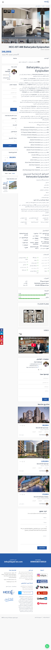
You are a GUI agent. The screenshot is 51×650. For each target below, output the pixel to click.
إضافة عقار (14, 586)
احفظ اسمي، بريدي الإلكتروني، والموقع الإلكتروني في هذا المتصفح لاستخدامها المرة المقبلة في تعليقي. (34, 529)
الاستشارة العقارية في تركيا (27, 608)
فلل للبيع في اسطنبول (25, 598)
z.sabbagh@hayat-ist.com (35, 364)
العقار (43, 6)
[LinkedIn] (39, 370)
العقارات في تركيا (44, 222)
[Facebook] (41, 370)
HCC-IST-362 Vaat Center (42, 428)
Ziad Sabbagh (38, 362)
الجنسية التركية (34, 222)
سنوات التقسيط (13, 138)
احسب (9, 145)
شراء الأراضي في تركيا (23, 602)
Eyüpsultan (47, 49)
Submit (19, 592)
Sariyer (46, 465)
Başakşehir (12, 169)
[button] (47, 646)
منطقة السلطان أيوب (26, 74)
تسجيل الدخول (8, 586)
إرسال (45, 399)
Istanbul (42, 49)
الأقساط (15, 125)
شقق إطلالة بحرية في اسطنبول (24, 607)
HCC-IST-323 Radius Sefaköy (41, 497)
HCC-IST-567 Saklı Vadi (42, 464)
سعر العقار (14, 118)
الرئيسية (47, 6)
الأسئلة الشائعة (46, 617)
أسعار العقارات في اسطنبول (27, 599)
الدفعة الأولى (14, 131)
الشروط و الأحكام (38, 617)
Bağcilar (46, 429)
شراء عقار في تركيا (29, 596)
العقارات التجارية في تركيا (28, 604)
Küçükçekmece (44, 498)
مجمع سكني (38, 6)
